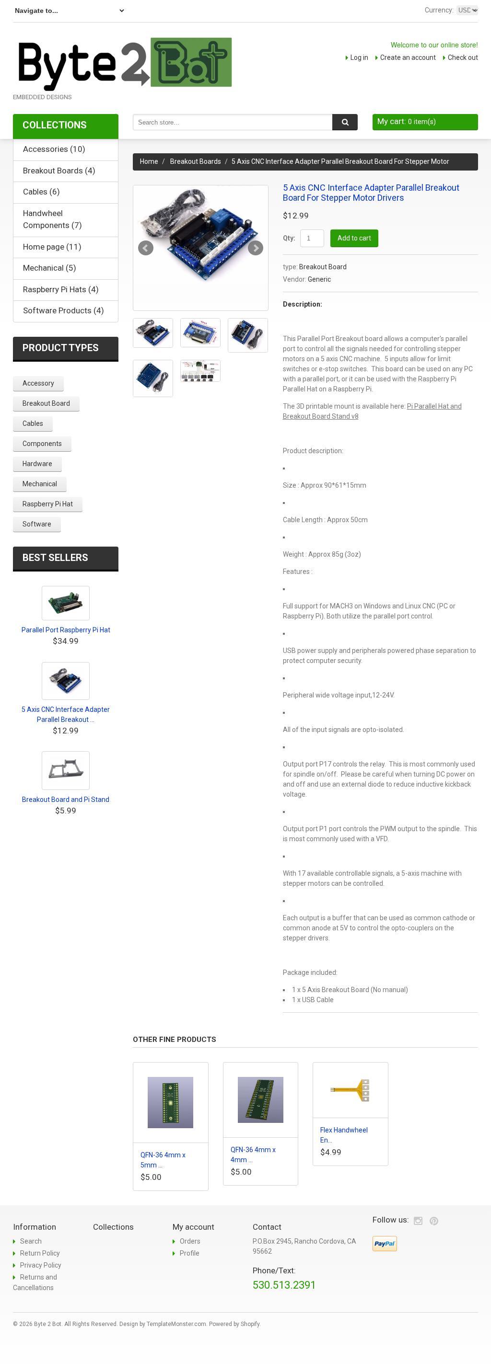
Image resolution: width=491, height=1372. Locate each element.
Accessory (38, 383)
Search (31, 1241)
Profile (189, 1253)
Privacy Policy (40, 1265)
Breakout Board (323, 267)
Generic (319, 279)
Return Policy (40, 1253)
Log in (359, 57)
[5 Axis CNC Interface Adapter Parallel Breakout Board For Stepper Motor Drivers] (200, 234)
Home (149, 161)
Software (37, 524)
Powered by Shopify (234, 1324)
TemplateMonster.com (176, 1324)
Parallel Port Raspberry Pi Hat (66, 630)
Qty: (289, 238)
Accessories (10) (54, 149)
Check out (463, 57)
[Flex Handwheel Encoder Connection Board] (350, 1090)
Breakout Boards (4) (59, 170)
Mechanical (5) (49, 268)
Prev (145, 248)
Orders (190, 1241)
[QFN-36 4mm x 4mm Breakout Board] (260, 1100)
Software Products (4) (63, 310)
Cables (33, 423)
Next (255, 248)
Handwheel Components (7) (52, 219)
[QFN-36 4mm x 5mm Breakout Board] (170, 1103)
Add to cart (354, 238)
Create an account (408, 57)
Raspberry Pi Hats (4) (61, 289)
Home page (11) (52, 247)
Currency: (439, 10)
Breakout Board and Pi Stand (65, 799)
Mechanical (40, 484)
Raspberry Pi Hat (48, 504)
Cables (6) (41, 191)
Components (42, 443)
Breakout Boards (195, 161)
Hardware (37, 464)
